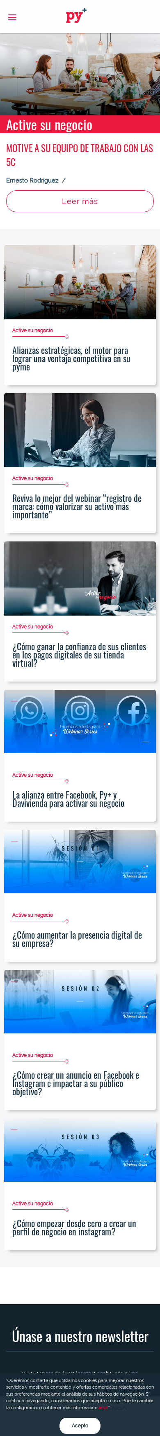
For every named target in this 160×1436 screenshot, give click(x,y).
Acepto (80, 1426)
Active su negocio (49, 124)
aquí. (103, 1407)
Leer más (80, 201)
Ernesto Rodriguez (33, 180)
